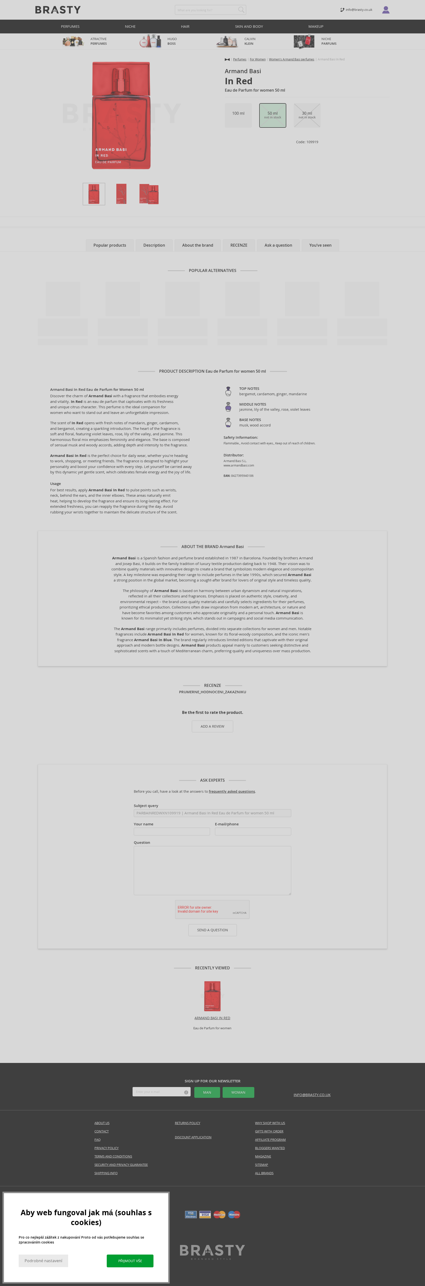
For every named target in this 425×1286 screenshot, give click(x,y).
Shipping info (106, 1173)
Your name (143, 824)
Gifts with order (269, 1131)
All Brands (264, 1173)
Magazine (263, 1156)
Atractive (99, 41)
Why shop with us (270, 1123)
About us (101, 1123)
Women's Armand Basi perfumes (291, 59)
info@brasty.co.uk (312, 1094)
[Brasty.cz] (212, 1258)
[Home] (227, 59)
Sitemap (261, 1165)
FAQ (97, 1140)
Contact (101, 1131)
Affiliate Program (270, 1140)
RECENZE (238, 245)
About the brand (197, 245)
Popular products (109, 245)
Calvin (250, 41)
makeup (315, 26)
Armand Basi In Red (212, 1018)
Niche (130, 26)
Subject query (146, 806)
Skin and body (249, 26)
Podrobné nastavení (43, 1260)
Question (142, 842)
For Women (258, 59)
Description (154, 245)
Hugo (172, 41)
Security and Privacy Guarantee (121, 1165)
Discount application (193, 1137)
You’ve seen (320, 245)
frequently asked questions (232, 791)
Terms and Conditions (113, 1156)
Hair (185, 26)
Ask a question (278, 245)
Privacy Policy (106, 1148)
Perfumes (70, 26)
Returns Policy (187, 1123)
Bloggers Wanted (270, 1148)
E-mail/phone (227, 824)
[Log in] (386, 10)
